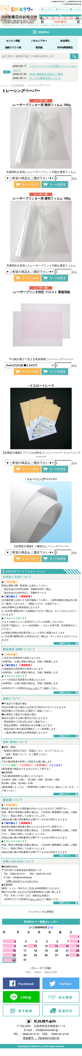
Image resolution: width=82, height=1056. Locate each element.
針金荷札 (65, 40)
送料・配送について (16, 754)
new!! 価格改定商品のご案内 (46, 74)
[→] (50, 927)
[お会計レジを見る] (54, 184)
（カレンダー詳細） (41, 968)
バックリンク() (37, 911)
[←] (31, 927)
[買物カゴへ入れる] (27, 184)
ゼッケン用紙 (13, 40)
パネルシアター (39, 40)
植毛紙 (39, 47)
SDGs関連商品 (65, 47)
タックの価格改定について (45, 78)
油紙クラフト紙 (13, 47)
